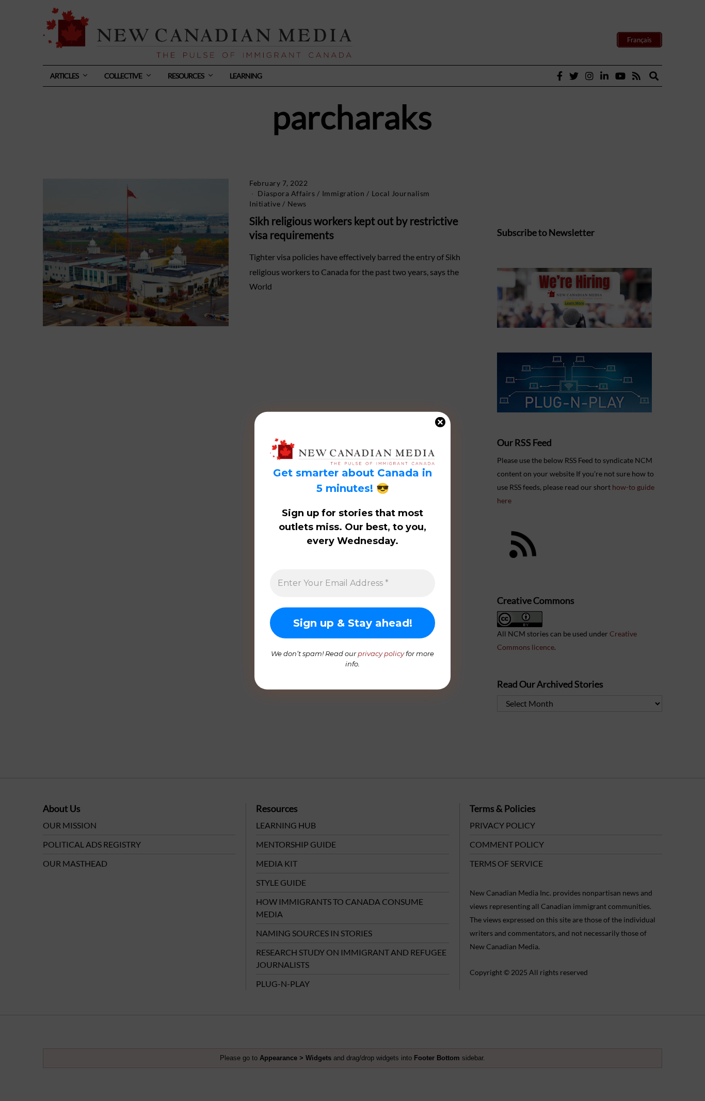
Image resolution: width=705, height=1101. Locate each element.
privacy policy (381, 653)
